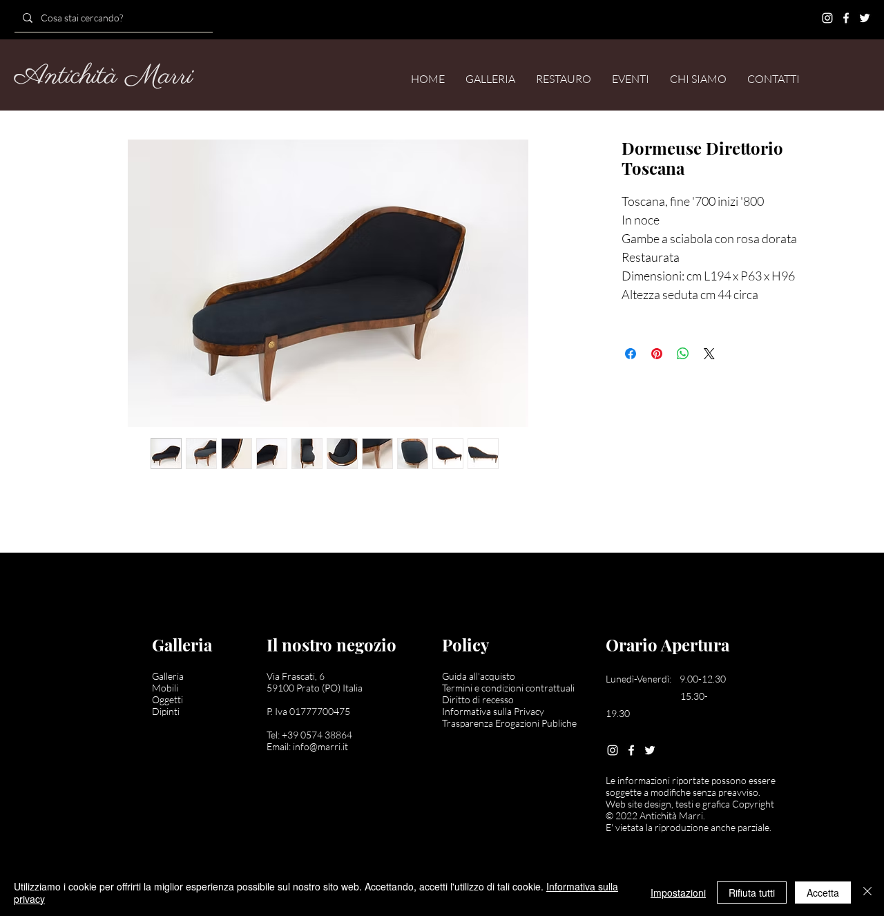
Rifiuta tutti (752, 892)
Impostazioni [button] (678, 892)
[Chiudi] (867, 892)
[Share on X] (709, 353)
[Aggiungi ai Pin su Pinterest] (656, 353)
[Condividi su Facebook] (630, 353)
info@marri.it (320, 746)
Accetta (823, 892)
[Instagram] (827, 18)
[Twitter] (865, 18)
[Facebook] (846, 18)
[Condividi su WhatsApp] (683, 353)
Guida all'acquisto (478, 676)
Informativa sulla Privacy (493, 711)
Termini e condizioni (484, 688)
